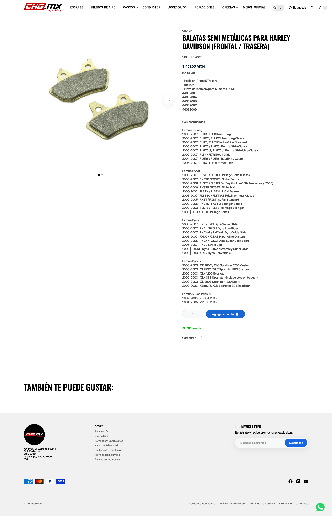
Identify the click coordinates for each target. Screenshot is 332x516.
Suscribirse (296, 443)
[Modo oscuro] (278, 8)
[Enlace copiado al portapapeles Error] (201, 338)
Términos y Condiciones (109, 440)
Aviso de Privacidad (106, 445)
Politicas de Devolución (108, 450)
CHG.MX (187, 30)
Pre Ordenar (102, 436)
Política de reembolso (107, 459)
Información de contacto (293, 503)
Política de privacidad (232, 503)
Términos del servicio (107, 454)
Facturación (102, 431)
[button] (297, 8)
